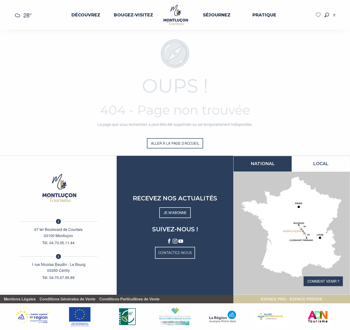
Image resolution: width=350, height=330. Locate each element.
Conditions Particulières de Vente (129, 299)
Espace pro (273, 299)
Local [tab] (321, 163)
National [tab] (263, 163)
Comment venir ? (323, 281)
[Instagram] (175, 241)
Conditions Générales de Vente (67, 299)
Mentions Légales (20, 299)
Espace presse (306, 299)
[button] (327, 15)
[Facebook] (169, 241)
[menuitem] (85, 15)
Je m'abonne (175, 212)
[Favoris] (319, 15)
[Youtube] (181, 241)
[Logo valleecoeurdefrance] (58, 188)
